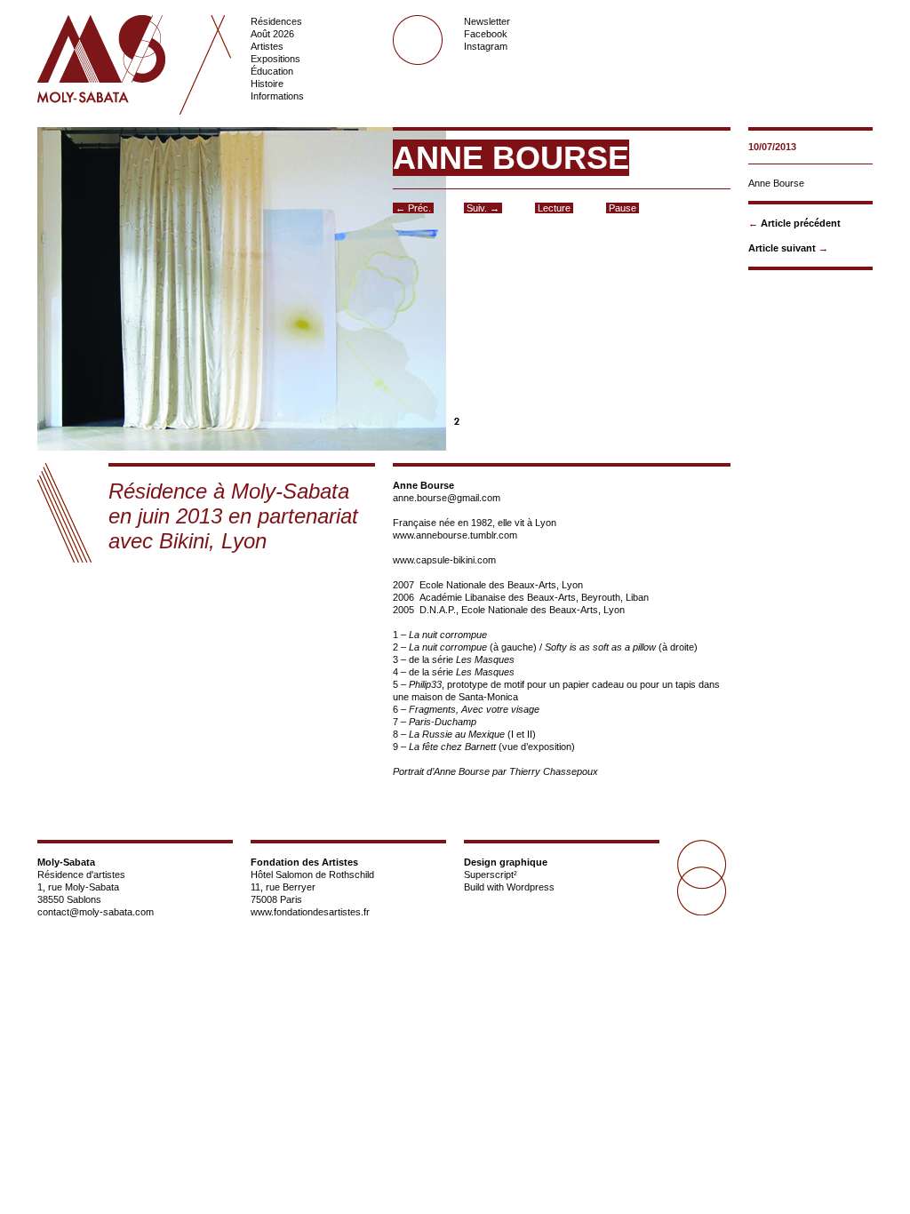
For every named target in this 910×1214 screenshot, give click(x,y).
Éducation (272, 71)
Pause (622, 208)
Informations (277, 96)
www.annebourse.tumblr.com (455, 535)
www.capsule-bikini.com (444, 560)
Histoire (267, 83)
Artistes (267, 46)
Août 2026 (272, 33)
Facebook (485, 33)
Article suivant (782, 248)
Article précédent (801, 223)
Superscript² (490, 874)
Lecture (554, 208)
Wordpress (531, 887)
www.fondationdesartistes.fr (310, 912)
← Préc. (413, 208)
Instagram (485, 46)
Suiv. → (483, 208)
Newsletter (487, 21)
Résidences (276, 21)
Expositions (275, 58)
